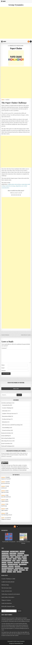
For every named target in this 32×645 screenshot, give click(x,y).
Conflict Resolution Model (7, 581)
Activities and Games (6, 402)
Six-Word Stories (5, 483)
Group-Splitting (5, 435)
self (27, 570)
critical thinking (5, 557)
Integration (10, 562)
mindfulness (4, 566)
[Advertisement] (16, 23)
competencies (13, 555)
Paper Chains (16, 48)
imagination (24, 560)
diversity (4, 559)
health (13, 560)
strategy (13, 186)
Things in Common (6, 519)
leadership (4, 564)
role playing (22, 570)
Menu (4, 1)
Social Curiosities (5, 443)
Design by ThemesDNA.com (16, 643)
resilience (16, 570)
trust (14, 572)
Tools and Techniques (6, 446)
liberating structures (13, 564)
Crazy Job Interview (6, 591)
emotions (9, 559)
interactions (18, 184)
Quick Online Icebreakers (7, 597)
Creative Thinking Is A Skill (8, 578)
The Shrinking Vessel (6, 514)
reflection (4, 570)
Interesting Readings (6, 438)
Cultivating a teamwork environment (10, 594)
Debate (12, 557)
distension (24, 557)
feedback (24, 559)
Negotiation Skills (6, 416)
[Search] (31, 41)
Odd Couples (4, 510)
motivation (11, 566)
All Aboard (4, 487)
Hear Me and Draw (6, 496)
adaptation (18, 186)
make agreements (22, 564)
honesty (18, 560)
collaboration (11, 184)
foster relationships (6, 560)
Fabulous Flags (5, 584)
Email (3, 367)
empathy (14, 559)
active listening (5, 551)
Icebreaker (5, 410)
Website (4, 370)
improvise (4, 562)
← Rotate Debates (4, 335)
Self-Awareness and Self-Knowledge (11, 424)
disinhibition (17, 557)
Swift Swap (4, 505)
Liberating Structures (6, 440)
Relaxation (4, 422)
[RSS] (28, 41)
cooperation (24, 184)
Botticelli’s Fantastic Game (8, 606)
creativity (26, 555)
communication (5, 555)
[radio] (12, 195)
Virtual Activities (6, 430)
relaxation (10, 570)
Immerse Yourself (5, 478)
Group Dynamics (16, 5)
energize (19, 559)
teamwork (7, 186)
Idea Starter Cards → (26, 335)
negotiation (17, 566)
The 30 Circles (5, 492)
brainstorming (13, 553)
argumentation (5, 553)
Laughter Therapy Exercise (9, 413)
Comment (4, 348)
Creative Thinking (6, 408)
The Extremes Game (6, 588)
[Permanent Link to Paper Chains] (16, 58)
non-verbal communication (8, 568)
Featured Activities (6, 433)
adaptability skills (14, 551)
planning (26, 568)
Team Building (5, 427)
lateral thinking (24, 562)
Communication (12, 45)
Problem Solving (19, 45)
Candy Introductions (6, 603)
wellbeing (19, 572)
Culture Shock (4, 501)
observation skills (19, 568)
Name (3, 365)
